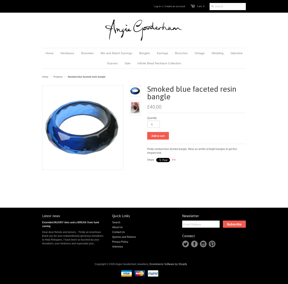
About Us (117, 227)
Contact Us (118, 232)
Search (116, 222)
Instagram (203, 244)
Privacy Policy (120, 241)
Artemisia (117, 246)
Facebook (194, 244)
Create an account (174, 6)
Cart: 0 (200, 6)
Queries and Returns (124, 237)
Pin (174, 159)
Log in (157, 6)
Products (58, 76)
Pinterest (212, 244)
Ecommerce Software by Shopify (168, 264)
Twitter (185, 244)
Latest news (51, 216)
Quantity (152, 118)
